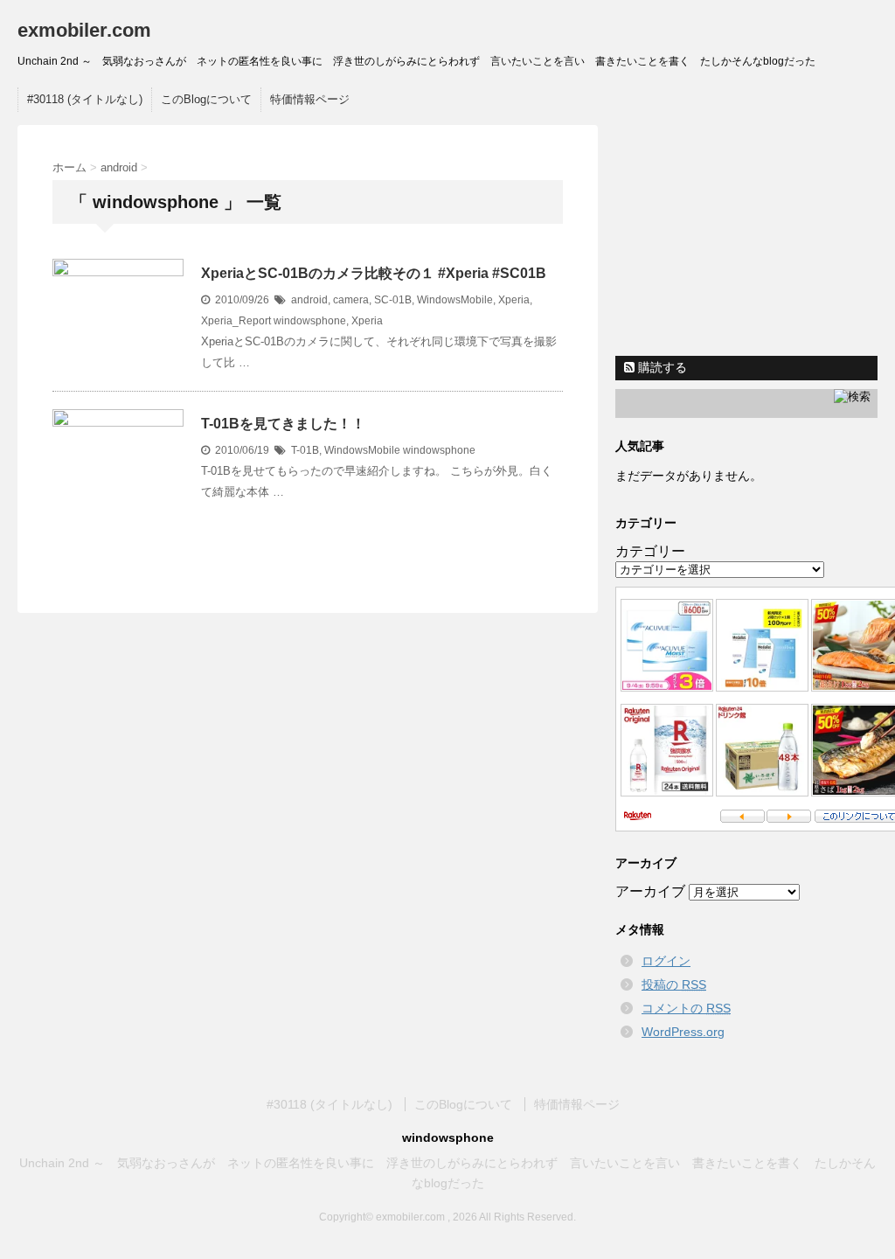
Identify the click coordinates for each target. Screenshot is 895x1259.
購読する (661, 367)
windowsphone (310, 321)
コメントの (686, 1008)
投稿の (674, 984)
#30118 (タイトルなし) (84, 99)
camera (351, 300)
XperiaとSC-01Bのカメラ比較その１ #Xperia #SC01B (373, 273)
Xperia (514, 300)
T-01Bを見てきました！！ (283, 423)
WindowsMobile (455, 300)
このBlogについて (206, 99)
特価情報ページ (310, 99)
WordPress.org (683, 1032)
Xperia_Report (236, 321)
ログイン (666, 961)
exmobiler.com (84, 30)
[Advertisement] (751, 234)
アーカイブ (650, 891)
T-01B (305, 450)
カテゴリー (650, 551)
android (309, 300)
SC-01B (393, 300)
